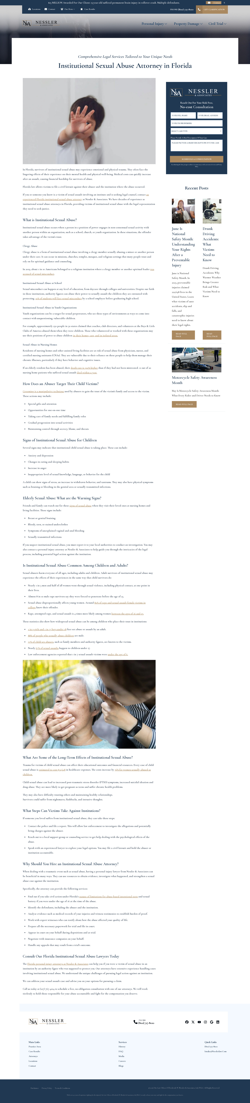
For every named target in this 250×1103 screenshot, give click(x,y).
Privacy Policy (47, 1088)
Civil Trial (216, 23)
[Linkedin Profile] (217, 1022)
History (122, 1046)
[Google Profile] (211, 1022)
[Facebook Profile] (187, 1022)
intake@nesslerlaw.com (216, 1051)
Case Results (89, 9)
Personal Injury (153, 23)
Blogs (121, 1065)
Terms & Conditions (62, 1088)
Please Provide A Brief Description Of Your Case (189, 138)
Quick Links (211, 1042)
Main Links (34, 1042)
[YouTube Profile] (199, 1022)
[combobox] (197, 131)
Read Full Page (181, 335)
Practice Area (35, 1046)
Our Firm (68, 9)
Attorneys (33, 1056)
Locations (36, 9)
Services (123, 1042)
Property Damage (186, 23)
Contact (217, 2)
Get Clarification (214, 9)
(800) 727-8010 (146, 1023)
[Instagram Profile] (205, 1022)
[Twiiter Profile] (193, 1022)
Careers (122, 1061)
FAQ (121, 1051)
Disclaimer (35, 1088)
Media (121, 1056)
